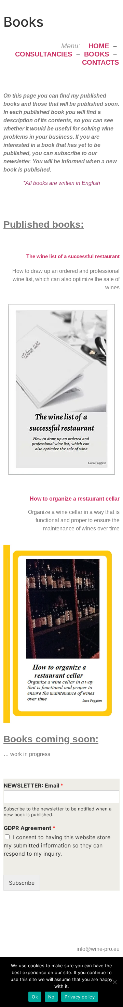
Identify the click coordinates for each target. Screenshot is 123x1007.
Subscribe (22, 882)
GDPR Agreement (29, 828)
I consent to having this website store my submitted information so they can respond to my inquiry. (57, 845)
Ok (35, 996)
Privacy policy (80, 996)
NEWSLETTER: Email (33, 785)
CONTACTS (100, 62)
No (51, 996)
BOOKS (96, 54)
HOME (98, 46)
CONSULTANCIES (43, 54)
